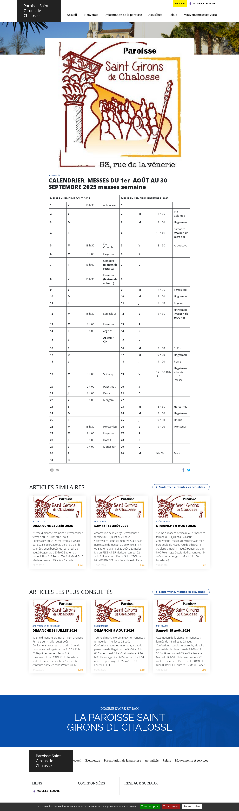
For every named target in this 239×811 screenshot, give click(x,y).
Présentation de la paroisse (123, 15)
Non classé (100, 521)
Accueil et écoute (48, 791)
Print (51, 470)
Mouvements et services (200, 15)
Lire (80, 565)
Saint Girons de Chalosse (46, 626)
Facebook (183, 470)
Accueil (72, 15)
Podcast (180, 3)
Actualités (155, 15)
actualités (54, 175)
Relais (173, 15)
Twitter (189, 470)
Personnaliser (192, 806)
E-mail (57, 470)
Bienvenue (91, 15)
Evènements (163, 521)
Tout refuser (171, 806)
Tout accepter (149, 806)
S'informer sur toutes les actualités (182, 487)
